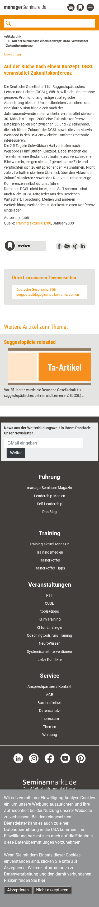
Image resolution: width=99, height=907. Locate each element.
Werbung (49, 735)
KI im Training (50, 619)
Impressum (49, 718)
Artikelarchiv (13, 36)
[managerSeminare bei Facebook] (49, 758)
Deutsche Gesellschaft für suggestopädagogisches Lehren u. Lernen (47, 292)
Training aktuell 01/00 (33, 223)
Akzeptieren (18, 889)
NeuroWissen (49, 643)
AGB (49, 695)
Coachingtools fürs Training (49, 635)
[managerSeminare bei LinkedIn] (18, 758)
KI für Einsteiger (50, 627)
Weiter (16, 452)
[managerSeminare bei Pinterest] (80, 758)
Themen (49, 727)
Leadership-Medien (49, 496)
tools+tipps (49, 611)
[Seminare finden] (49, 785)
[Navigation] (91, 7)
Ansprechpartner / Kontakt (49, 686)
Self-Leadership (49, 504)
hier (41, 880)
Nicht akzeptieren (52, 889)
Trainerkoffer (49, 560)
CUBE (49, 603)
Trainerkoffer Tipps (49, 568)
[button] (25, 246)
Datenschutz (49, 710)
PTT (49, 595)
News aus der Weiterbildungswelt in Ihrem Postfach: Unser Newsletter (47, 430)
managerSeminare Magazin (49, 488)
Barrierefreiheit (49, 703)
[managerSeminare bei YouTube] (65, 758)
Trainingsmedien (49, 552)
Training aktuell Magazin (49, 544)
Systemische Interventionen (49, 651)
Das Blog (49, 512)
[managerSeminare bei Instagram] (33, 758)
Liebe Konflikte (49, 659)
